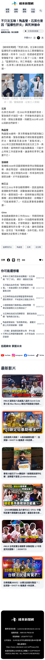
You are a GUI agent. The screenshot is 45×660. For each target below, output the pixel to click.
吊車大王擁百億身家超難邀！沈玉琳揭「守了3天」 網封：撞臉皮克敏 (19, 277)
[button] (34, 37)
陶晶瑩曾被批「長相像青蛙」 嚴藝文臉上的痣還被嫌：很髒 (19, 323)
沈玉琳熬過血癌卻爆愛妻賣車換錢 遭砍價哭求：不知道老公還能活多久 (19, 298)
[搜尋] (41, 10)
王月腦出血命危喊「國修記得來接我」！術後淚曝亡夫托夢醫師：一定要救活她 (19, 288)
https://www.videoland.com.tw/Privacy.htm (22, 647)
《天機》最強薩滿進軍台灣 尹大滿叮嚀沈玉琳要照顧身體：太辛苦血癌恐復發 (19, 334)
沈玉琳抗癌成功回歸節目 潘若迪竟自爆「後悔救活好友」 (20, 315)
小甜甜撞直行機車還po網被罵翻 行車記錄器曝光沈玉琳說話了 (19, 306)
